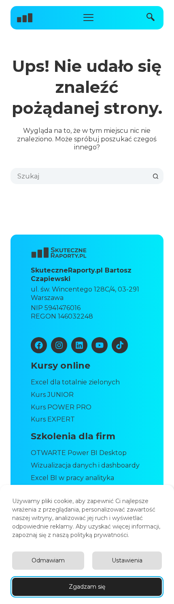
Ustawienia (127, 560)
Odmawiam (48, 560)
